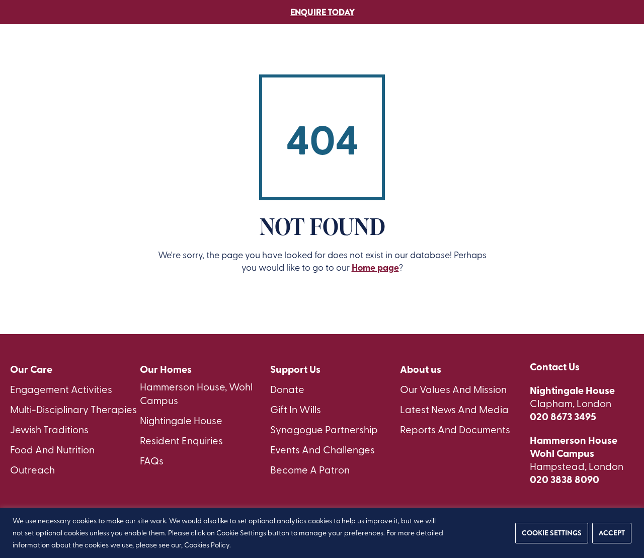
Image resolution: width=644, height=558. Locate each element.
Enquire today (322, 12)
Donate (287, 388)
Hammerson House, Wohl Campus (196, 393)
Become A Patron (310, 469)
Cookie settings (552, 533)
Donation (518, 63)
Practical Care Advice (345, 63)
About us (420, 369)
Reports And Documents (455, 429)
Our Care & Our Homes (245, 63)
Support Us (422, 63)
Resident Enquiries (181, 440)
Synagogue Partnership (324, 429)
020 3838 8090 (564, 479)
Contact (566, 63)
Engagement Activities (61, 388)
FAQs (152, 460)
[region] (322, 533)
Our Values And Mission (453, 388)
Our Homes (166, 369)
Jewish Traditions (49, 429)
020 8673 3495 (563, 416)
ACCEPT (612, 533)
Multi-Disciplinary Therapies (73, 409)
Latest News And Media (454, 409)
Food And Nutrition (52, 449)
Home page (375, 267)
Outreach (32, 469)
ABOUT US (172, 63)
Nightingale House (181, 420)
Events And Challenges (322, 449)
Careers (472, 63)
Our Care (31, 369)
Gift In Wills (295, 409)
